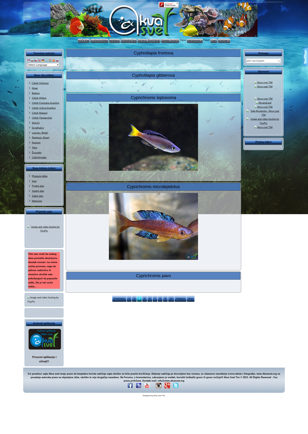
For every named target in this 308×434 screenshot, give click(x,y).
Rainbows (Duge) (40, 137)
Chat (214, 40)
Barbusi (36, 93)
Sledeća (180, 298)
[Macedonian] (53, 60)
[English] (39, 60)
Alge (34, 181)
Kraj (191, 298)
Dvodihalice (38, 128)
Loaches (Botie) (40, 133)
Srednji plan (38, 191)
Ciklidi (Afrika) (39, 98)
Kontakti (224, 40)
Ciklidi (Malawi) (39, 113)
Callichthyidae (39, 157)
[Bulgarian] (32, 60)
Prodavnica (194, 40)
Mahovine (37, 201)
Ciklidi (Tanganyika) (42, 118)
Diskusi (36, 123)
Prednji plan (38, 186)
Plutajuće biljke (40, 176)
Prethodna (119, 298)
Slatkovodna (99, 40)
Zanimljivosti (170, 40)
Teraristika (129, 40)
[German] (43, 60)
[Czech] (35, 60)
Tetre (34, 147)
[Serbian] (28, 60)
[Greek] (46, 60)
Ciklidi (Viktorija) (40, 83)
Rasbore (36, 142)
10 (171, 298)
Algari (35, 88)
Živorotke (37, 152)
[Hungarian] (50, 60)
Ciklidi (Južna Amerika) (44, 108)
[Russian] (57, 60)
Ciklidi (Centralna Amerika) (45, 103)
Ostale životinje (149, 40)
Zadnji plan (37, 196)
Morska (114, 40)
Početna (83, 40)
